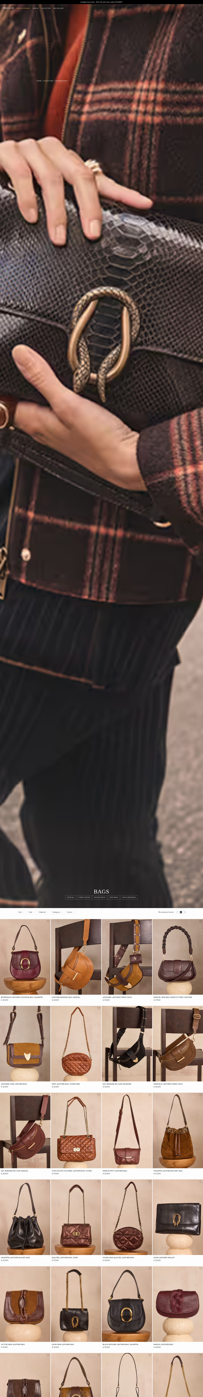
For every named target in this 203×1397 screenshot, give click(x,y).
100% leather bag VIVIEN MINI (66, 1084)
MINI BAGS (114, 897)
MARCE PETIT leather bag (115, 1171)
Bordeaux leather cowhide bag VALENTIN (22, 997)
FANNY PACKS (84, 897)
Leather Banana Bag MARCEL (66, 997)
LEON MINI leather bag (63, 1344)
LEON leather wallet (164, 1258)
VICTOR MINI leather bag (13, 1344)
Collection (48, 81)
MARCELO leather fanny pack (168, 1084)
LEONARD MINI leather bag (14, 1084)
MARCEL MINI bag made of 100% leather (173, 997)
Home (39, 81)
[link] (23, 8)
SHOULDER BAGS (129, 897)
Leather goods (61, 81)
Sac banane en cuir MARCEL (14, 1171)
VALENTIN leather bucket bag (168, 1171)
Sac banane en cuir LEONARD (117, 1084)
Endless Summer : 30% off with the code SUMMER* (101, 2)
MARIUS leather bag (163, 1344)
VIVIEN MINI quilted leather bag (118, 1258)
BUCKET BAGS (100, 897)
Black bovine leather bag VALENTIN (120, 1344)
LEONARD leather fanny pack (117, 997)
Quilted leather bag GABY (65, 1258)
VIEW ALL (71, 897)
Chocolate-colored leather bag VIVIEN (72, 1171)
